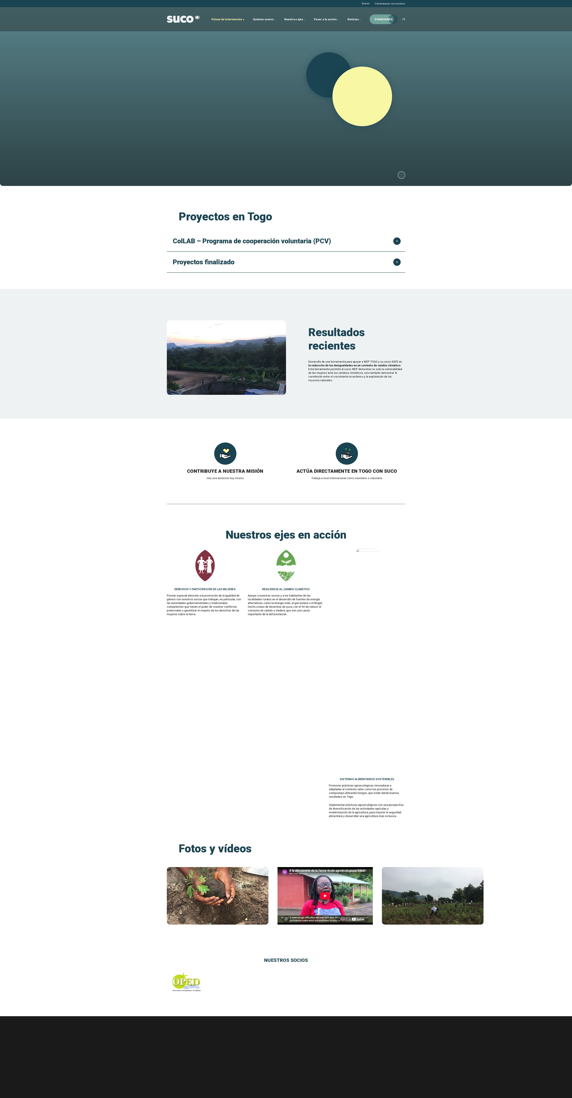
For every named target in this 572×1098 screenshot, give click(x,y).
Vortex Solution (232, 1089)
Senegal (401, 177)
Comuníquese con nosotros (390, 3)
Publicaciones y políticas (256, 1047)
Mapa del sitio (249, 1061)
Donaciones (384, 19)
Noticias (353, 19)
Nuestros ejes (293, 19)
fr (403, 19)
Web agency (218, 1089)
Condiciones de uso (253, 1054)
